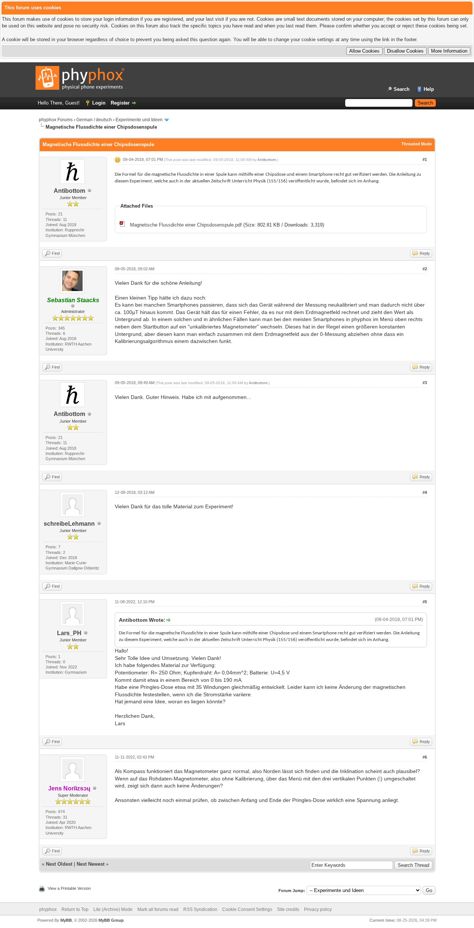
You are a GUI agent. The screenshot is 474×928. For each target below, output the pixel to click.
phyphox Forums (56, 119)
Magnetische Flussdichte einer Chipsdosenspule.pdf (186, 225)
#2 (425, 269)
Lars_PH (69, 633)
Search (402, 89)
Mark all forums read (157, 909)
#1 (425, 159)
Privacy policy (318, 909)
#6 (425, 757)
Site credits (288, 909)
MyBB (66, 920)
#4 (425, 492)
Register (120, 103)
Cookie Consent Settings (247, 909)
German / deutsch (94, 119)
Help (429, 89)
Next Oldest (59, 864)
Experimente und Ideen (139, 119)
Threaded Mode (416, 144)
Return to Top (75, 909)
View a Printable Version (69, 888)
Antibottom (69, 191)
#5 (425, 602)
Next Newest (90, 864)
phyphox (48, 909)
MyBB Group (111, 920)
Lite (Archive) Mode (113, 909)
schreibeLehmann (69, 524)
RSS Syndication (200, 909)
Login (99, 103)
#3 (425, 382)
